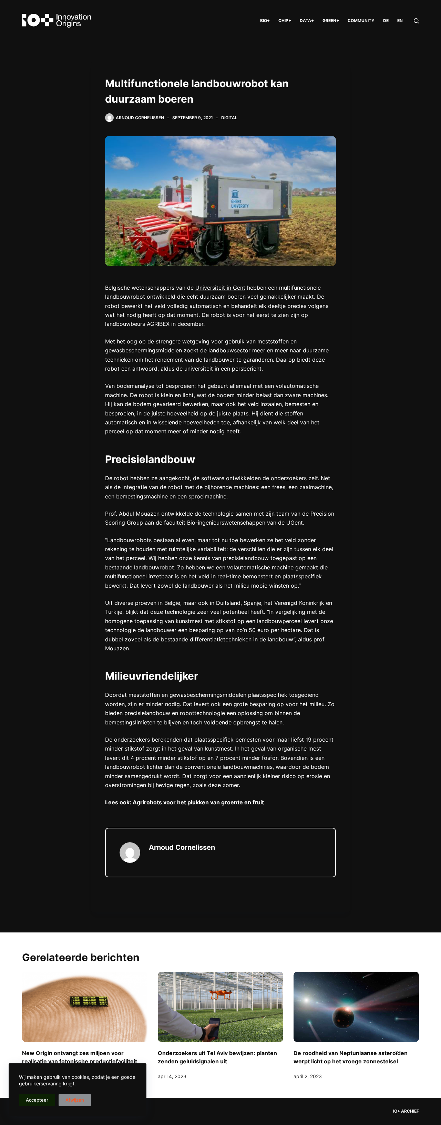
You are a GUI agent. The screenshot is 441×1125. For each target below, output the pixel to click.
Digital (229, 117)
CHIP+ (284, 20)
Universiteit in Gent (220, 287)
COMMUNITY (361, 20)
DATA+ (307, 20)
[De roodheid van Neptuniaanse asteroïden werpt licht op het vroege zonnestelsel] (356, 1007)
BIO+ (265, 20)
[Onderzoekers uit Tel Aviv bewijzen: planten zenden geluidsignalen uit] (220, 1007)
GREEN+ (330, 20)
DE (386, 20)
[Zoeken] (416, 20)
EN (400, 20)
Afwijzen (74, 1100)
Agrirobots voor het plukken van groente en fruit (198, 802)
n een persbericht (238, 368)
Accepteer (37, 1100)
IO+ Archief (406, 1111)
